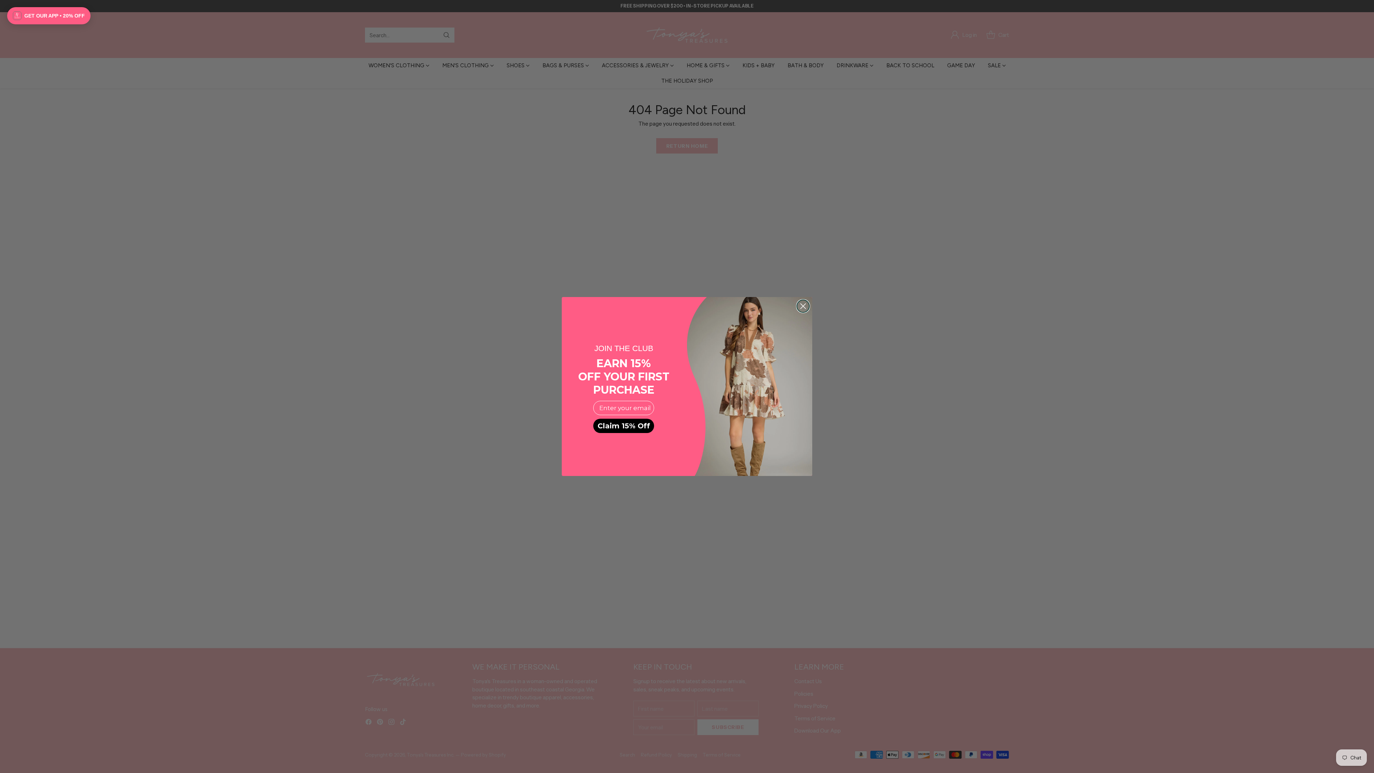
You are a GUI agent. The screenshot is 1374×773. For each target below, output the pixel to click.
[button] (49, 15)
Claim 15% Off (624, 426)
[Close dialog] (803, 306)
